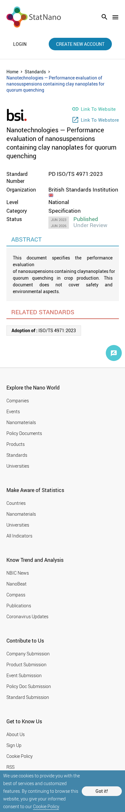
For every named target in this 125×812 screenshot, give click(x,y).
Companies (17, 401)
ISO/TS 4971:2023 (44, 330)
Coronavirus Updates (27, 616)
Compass (15, 595)
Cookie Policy (46, 806)
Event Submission (24, 675)
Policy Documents (24, 433)
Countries (16, 503)
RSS (10, 767)
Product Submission (26, 664)
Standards (35, 72)
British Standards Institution (83, 189)
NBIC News (17, 573)
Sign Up (13, 745)
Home (12, 72)
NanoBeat (16, 584)
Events (13, 411)
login (20, 44)
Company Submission (28, 654)
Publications (18, 606)
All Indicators (19, 536)
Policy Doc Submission (28, 686)
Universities (17, 466)
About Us (15, 734)
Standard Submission (27, 697)
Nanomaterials (21, 422)
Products (15, 444)
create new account (80, 44)
